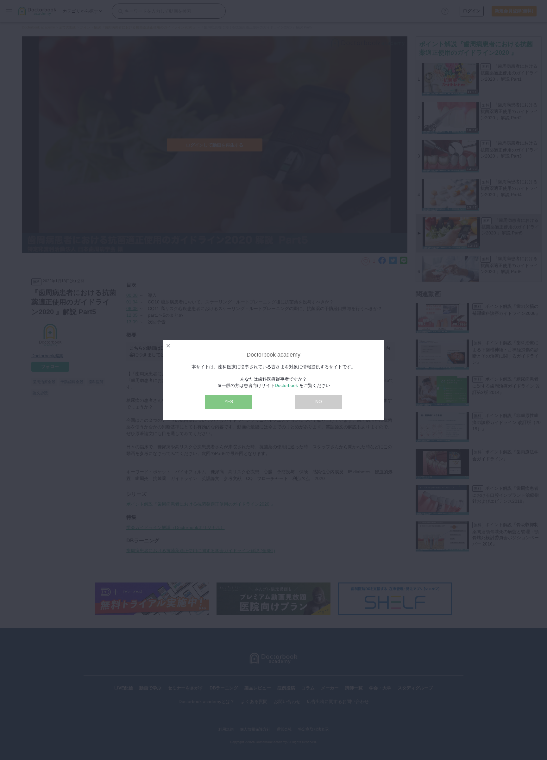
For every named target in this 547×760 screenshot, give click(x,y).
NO (318, 401)
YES (228, 401)
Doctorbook (286, 385)
